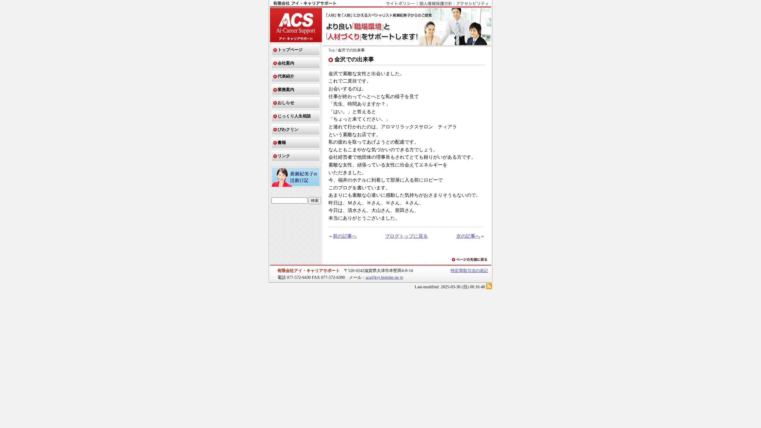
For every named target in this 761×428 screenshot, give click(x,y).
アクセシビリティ (472, 4)
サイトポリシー (400, 4)
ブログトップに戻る (406, 236)
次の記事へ (468, 236)
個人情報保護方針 (435, 4)
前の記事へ (345, 236)
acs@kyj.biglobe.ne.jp (384, 277)
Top (331, 50)
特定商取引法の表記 (469, 270)
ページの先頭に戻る (470, 259)
